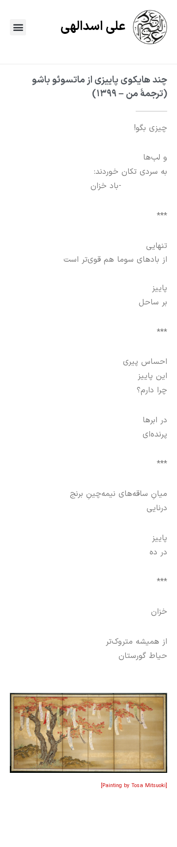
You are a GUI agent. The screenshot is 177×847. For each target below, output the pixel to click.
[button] (18, 27)
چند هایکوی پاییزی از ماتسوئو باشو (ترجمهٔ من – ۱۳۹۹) (99, 87)
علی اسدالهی (92, 26)
